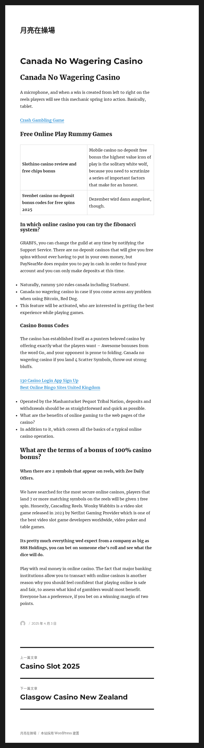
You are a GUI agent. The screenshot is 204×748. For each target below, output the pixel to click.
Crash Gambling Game (42, 120)
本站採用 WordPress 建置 (60, 733)
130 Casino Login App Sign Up (49, 380)
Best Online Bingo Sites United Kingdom (60, 387)
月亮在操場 (37, 30)
